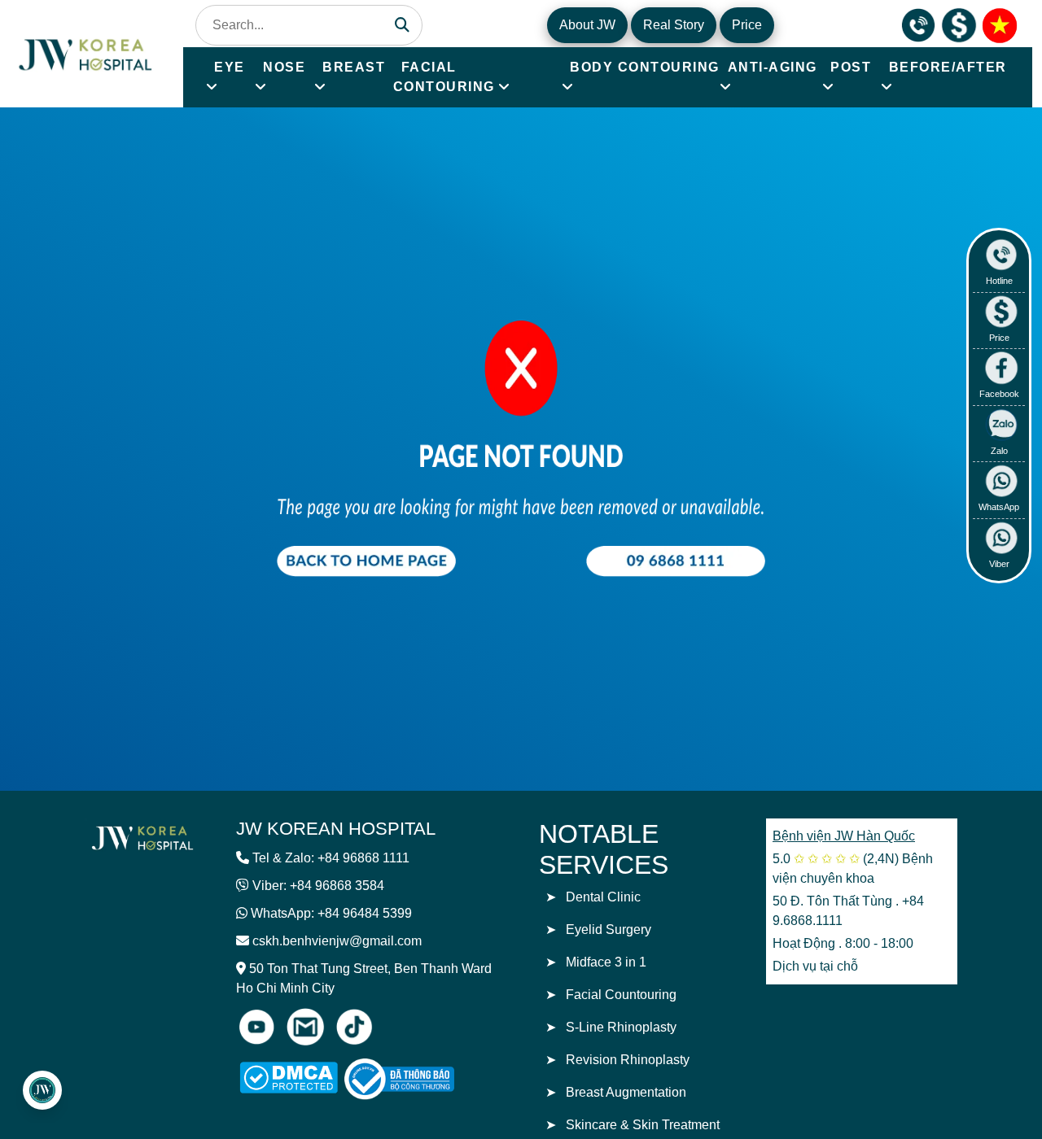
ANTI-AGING (772, 67)
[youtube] (256, 1026)
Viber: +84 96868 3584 (318, 885)
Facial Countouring (621, 995)
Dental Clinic (603, 897)
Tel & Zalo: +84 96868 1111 (330, 858)
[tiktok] (354, 1026)
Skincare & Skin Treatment (643, 1125)
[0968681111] (918, 24)
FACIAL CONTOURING (444, 77)
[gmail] (305, 1026)
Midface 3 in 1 (606, 962)
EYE (229, 67)
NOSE (284, 67)
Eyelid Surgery (608, 929)
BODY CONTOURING (645, 67)
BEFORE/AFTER (948, 67)
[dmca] (288, 1077)
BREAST (353, 67)
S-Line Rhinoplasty (621, 1027)
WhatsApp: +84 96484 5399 (331, 913)
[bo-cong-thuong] (417, 1079)
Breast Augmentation (626, 1092)
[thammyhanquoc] (87, 52)
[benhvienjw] (999, 24)
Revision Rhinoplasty (628, 1060)
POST (850, 67)
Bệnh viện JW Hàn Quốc (844, 836)
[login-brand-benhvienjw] (142, 837)
